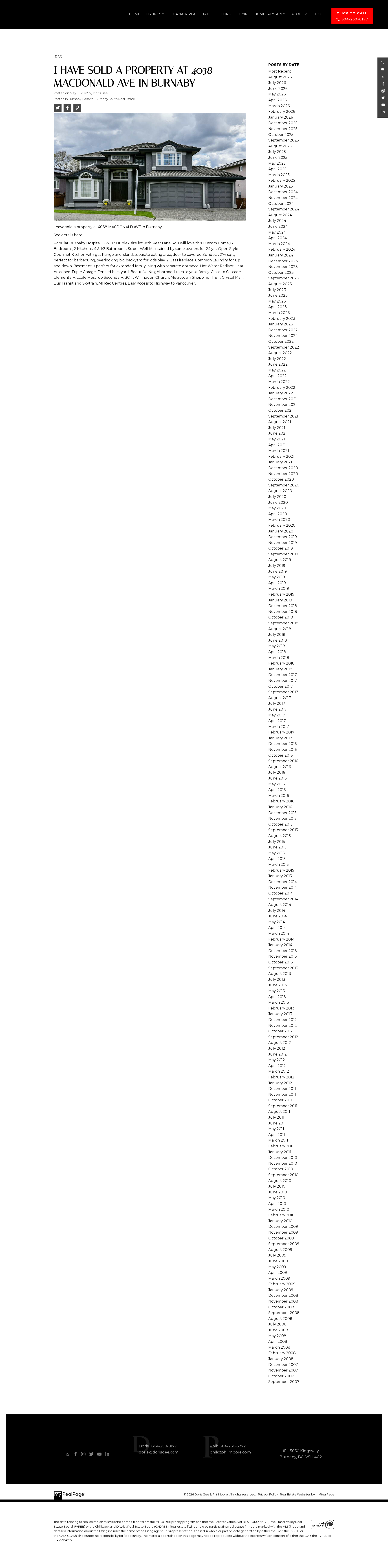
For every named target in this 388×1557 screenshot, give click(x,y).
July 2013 (276, 979)
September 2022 (283, 347)
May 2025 (277, 163)
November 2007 (283, 1370)
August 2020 (280, 491)
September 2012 (283, 1037)
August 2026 (280, 77)
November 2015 (282, 818)
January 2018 (280, 669)
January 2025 (280, 186)
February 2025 (281, 180)
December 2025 (283, 123)
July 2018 (276, 634)
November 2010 (282, 1163)
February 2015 (281, 870)
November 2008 (283, 1301)
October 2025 (280, 135)
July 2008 (277, 1324)
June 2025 (277, 157)
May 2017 (276, 715)
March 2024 (279, 244)
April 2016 (277, 790)
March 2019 (278, 588)
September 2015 (283, 830)
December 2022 (283, 330)
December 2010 (282, 1157)
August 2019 (279, 560)
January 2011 (279, 1152)
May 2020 (277, 508)
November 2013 (282, 956)
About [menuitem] (297, 14)
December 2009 (283, 1226)
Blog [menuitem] (318, 14)
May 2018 (276, 646)
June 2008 (278, 1330)
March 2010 (278, 1209)
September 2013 (283, 968)
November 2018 (282, 612)
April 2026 (277, 100)
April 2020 (277, 514)
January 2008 (280, 1359)
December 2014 (282, 882)
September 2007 (283, 1382)
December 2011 (282, 1089)
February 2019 (281, 594)
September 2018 (283, 623)
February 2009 (281, 1284)
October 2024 (281, 203)
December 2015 (282, 813)
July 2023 (277, 290)
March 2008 (279, 1347)
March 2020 (279, 519)
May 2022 (277, 370)
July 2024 (277, 221)
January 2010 (280, 1221)
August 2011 (279, 1111)
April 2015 (277, 859)
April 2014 (277, 927)
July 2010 (276, 1186)
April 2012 (277, 1066)
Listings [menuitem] (153, 14)
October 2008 (281, 1307)
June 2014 (277, 916)
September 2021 (283, 416)
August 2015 (279, 836)
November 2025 (283, 129)
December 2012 (282, 1020)
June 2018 (277, 640)
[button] (352, 16)
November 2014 (282, 887)
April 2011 (276, 1135)
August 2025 (280, 146)
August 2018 (279, 629)
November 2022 (283, 335)
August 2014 (279, 905)
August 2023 (280, 284)
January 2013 (280, 1014)
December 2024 (283, 192)
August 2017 (279, 698)
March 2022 (279, 382)
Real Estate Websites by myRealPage (307, 1494)
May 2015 (276, 853)
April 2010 (277, 1203)
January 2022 (280, 393)
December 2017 (282, 675)
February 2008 (282, 1353)
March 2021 (278, 450)
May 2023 (277, 301)
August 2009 (280, 1250)
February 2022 (281, 387)
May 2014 (276, 922)
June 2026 (277, 88)
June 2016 (277, 778)
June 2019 (277, 571)
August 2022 (280, 353)
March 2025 (279, 175)
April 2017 (277, 721)
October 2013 (280, 962)
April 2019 (277, 583)
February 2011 (280, 1146)
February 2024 (281, 249)
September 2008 (284, 1313)
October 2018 (280, 617)
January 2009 (280, 1290)
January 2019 (280, 600)
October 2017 (280, 686)
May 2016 (276, 784)
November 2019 (282, 543)
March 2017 (278, 726)
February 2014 (281, 939)
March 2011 (278, 1140)
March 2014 (278, 933)
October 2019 (280, 548)
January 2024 (280, 255)
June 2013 (277, 985)
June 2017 (277, 709)
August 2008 (280, 1318)
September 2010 (283, 1175)
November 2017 (282, 680)
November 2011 (282, 1094)
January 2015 (280, 876)
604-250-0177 (355, 19)
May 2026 (277, 94)
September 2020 (283, 485)
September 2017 (283, 692)
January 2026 (280, 117)
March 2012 (278, 1071)
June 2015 (277, 847)
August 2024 (280, 215)
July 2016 (276, 772)
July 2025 (277, 152)
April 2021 (277, 445)
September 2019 (283, 554)
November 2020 (283, 474)
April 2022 (277, 376)
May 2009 (277, 1267)
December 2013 (282, 951)
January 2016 (280, 807)
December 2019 (282, 537)
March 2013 (278, 1002)
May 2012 (276, 1060)
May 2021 (276, 439)
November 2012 (282, 1025)
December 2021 (282, 399)
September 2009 (283, 1244)
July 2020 (277, 497)
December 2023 (283, 261)
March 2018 (278, 658)
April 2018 (277, 652)
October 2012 (280, 1031)
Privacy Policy (268, 1494)
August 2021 (279, 422)
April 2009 (277, 1272)
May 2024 (277, 232)
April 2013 (277, 997)
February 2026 (281, 111)
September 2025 (283, 140)
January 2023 (280, 324)
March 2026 (279, 106)
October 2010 (280, 1169)
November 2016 (282, 749)
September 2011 (282, 1106)
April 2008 (277, 1341)
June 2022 (278, 364)
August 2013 (279, 974)
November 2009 (283, 1232)
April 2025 (277, 169)
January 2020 (280, 531)
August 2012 (279, 1042)
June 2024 (278, 226)
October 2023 (281, 272)
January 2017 (280, 738)
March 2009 (279, 1278)
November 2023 (283, 267)
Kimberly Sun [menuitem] (269, 14)
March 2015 (278, 864)
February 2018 (281, 663)
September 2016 (283, 761)
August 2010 (279, 1181)
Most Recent (279, 71)
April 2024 (277, 238)
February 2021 (281, 456)
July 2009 (277, 1255)
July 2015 (276, 841)
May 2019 (276, 577)
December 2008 (283, 1295)
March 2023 (279, 313)
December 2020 (283, 468)
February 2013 (281, 1008)
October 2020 (281, 479)
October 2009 (281, 1238)
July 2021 (276, 428)
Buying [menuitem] (243, 14)
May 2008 (277, 1336)
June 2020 (278, 502)
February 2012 (281, 1077)
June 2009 (278, 1261)
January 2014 (280, 945)
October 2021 (280, 410)
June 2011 (277, 1123)
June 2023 (278, 295)
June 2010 (277, 1192)
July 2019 (276, 565)
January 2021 (280, 462)
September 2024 (283, 209)
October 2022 (281, 341)
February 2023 (281, 318)
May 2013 (276, 991)
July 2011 (276, 1117)
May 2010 (276, 1198)
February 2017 (281, 732)
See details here (68, 235)
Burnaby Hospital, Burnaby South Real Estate (102, 99)
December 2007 (283, 1365)
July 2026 (277, 83)
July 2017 (276, 703)
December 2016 (282, 744)
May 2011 (276, 1129)
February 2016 (281, 801)
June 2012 (277, 1054)
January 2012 (280, 1083)
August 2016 (279, 767)
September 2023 (283, 278)
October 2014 (280, 893)
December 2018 (282, 606)
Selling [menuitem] (223, 14)
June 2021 (277, 433)
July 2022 (277, 359)
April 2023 (277, 307)
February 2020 (281, 525)
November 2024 (283, 198)
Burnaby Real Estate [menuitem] (191, 14)
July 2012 (276, 1048)
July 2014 (276, 910)
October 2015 (280, 824)
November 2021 (282, 404)
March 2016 (278, 795)
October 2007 (281, 1376)
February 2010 (281, 1215)
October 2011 (280, 1100)
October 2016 (280, 755)
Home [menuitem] (134, 14)
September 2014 (283, 899)
